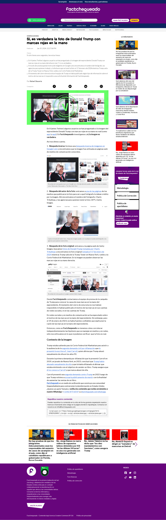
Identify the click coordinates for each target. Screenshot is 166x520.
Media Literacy (67, 30)
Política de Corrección (126, 196)
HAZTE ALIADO (36, 505)
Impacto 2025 (107, 30)
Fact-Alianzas (93, 30)
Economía (93, 25)
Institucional (119, 30)
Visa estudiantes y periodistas (96, 2)
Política (69, 25)
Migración (50, 25)
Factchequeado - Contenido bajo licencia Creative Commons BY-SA (50, 515)
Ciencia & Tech (81, 25)
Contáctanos (124, 178)
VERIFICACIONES (33, 36)
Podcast (45, 30)
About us (55, 30)
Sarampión (62, 2)
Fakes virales (114, 25)
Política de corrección (74, 481)
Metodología (80, 30)
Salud (61, 25)
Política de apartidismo (75, 469)
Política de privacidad (83, 515)
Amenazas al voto (76, 2)
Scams (103, 25)
